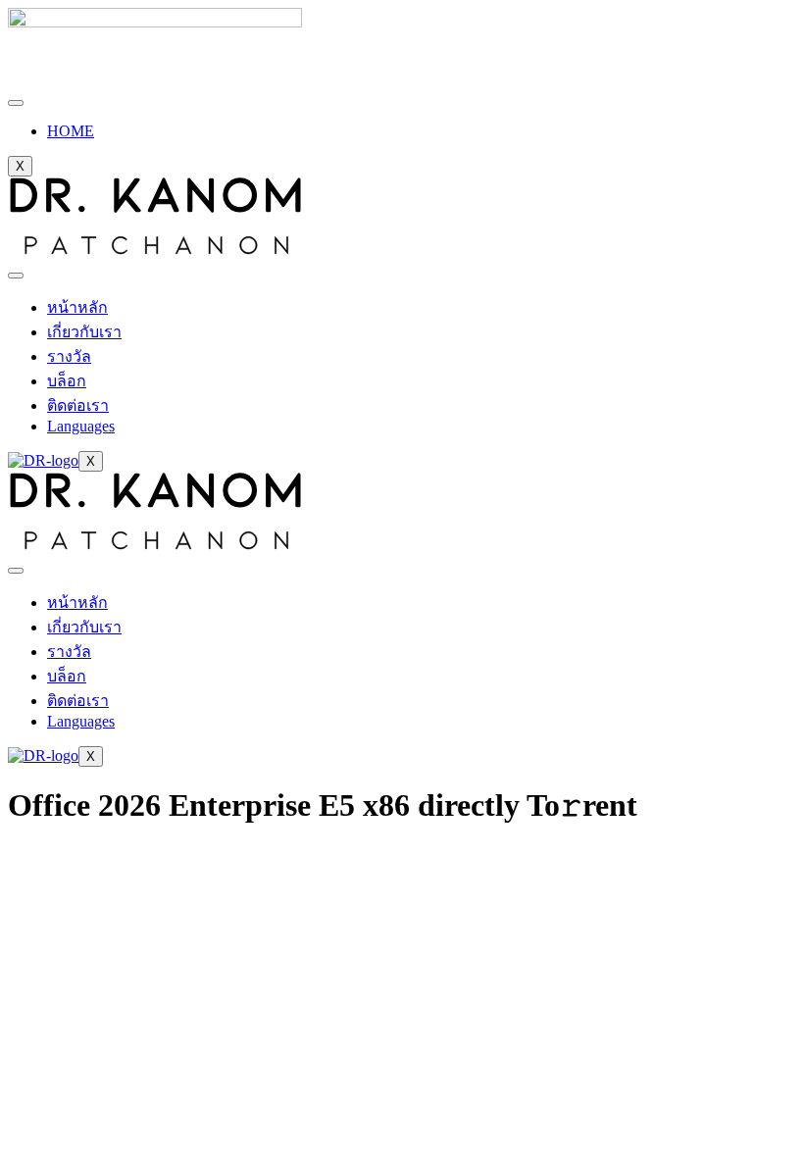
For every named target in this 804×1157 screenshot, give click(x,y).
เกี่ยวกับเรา (84, 332)
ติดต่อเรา (78, 405)
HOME (70, 131)
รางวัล (69, 356)
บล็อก (66, 381)
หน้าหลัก (77, 307)
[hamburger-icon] (16, 103)
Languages (81, 426)
